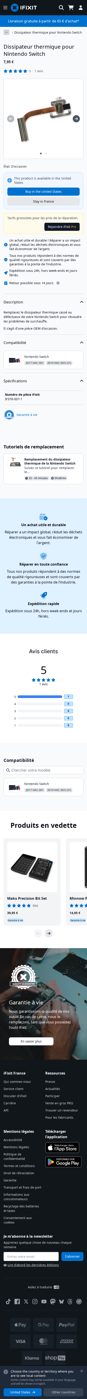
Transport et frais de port (22, 1187)
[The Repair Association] (79, 1301)
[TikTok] (8, 1301)
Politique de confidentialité (14, 1156)
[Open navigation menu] (5, 7)
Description (13, 302)
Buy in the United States (43, 191)
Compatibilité (15, 342)
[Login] (80, 7)
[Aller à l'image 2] (46, 153)
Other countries (63, 1392)
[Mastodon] (53, 1301)
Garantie (10, 1180)
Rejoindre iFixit (62, 227)
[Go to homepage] (26, 8)
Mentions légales (16, 1147)
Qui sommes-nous (17, 1081)
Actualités (52, 1089)
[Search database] (61, 7)
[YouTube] (44, 1301)
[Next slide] (49, 933)
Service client (13, 1089)
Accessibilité (13, 1140)
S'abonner (72, 1256)
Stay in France (43, 201)
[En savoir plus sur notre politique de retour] (58, 283)
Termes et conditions (19, 1166)
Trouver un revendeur (61, 1110)
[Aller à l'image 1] (41, 153)
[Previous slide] (38, 933)
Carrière (10, 1103)
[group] (10, 118)
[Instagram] (35, 1301)
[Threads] (70, 1301)
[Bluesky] (61, 1301)
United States (20, 1392)
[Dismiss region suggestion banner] (81, 1371)
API (6, 1110)
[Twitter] (26, 1301)
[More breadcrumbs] (6, 32)
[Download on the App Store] (62, 1147)
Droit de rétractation (19, 1173)
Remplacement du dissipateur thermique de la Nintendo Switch (49, 461)
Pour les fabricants (59, 1117)
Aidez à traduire (40, 1287)
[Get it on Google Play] (63, 1162)
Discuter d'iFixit (15, 1096)
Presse (50, 1081)
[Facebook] (17, 1301)
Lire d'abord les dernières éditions (33, 1265)
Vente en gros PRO (59, 1103)
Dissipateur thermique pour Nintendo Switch (48, 32)
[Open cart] (70, 7)
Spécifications (15, 380)
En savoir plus (31, 1041)
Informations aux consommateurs (16, 1196)
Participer (52, 1096)
